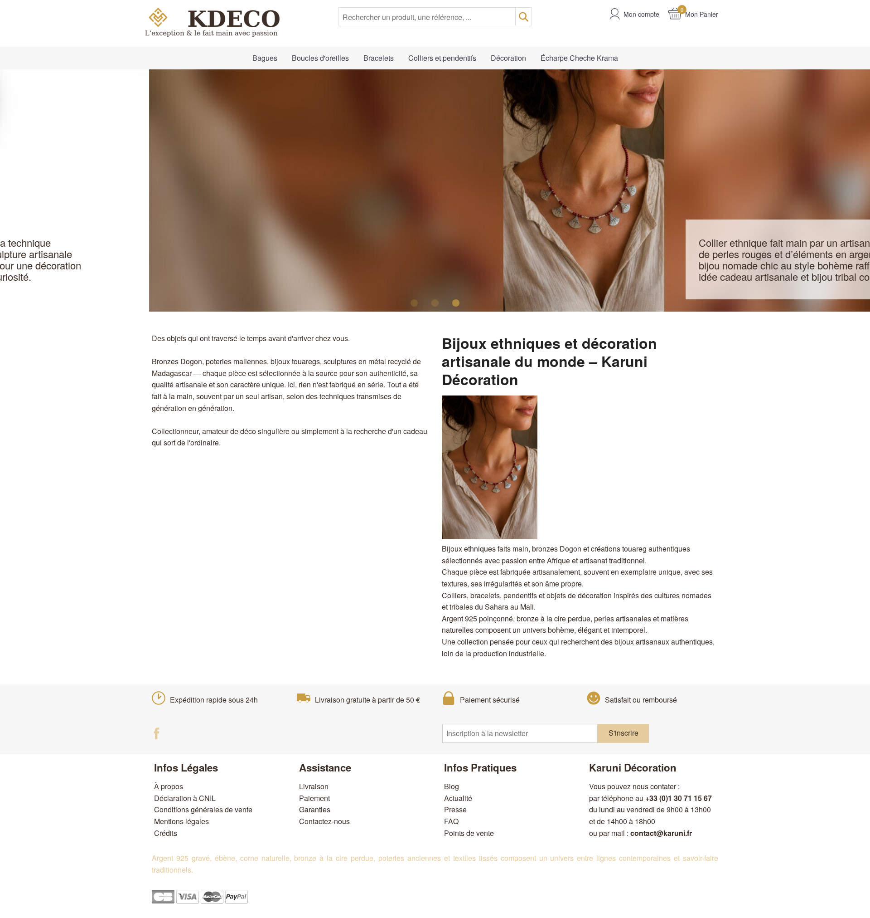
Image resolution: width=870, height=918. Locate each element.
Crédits (165, 833)
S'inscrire (623, 733)
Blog (451, 786)
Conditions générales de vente (203, 809)
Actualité (458, 798)
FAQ (451, 821)
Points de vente (469, 833)
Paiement (314, 798)
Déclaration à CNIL (185, 798)
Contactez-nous (324, 821)
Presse (455, 809)
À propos (168, 786)
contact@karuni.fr (661, 833)
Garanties (314, 809)
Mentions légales (181, 821)
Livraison (314, 786)
